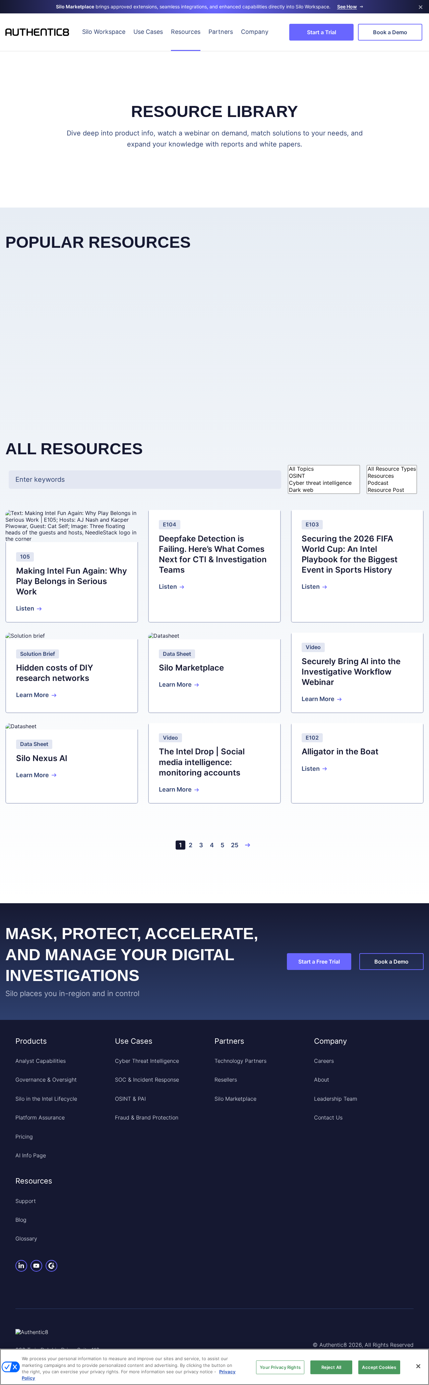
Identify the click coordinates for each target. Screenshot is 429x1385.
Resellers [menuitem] (225, 1079)
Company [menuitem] (254, 31)
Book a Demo (390, 32)
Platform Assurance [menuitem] (40, 1117)
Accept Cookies (379, 1367)
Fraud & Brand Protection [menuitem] (146, 1117)
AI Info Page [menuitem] (30, 1155)
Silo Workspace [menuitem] (103, 31)
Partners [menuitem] (220, 31)
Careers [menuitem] (324, 1060)
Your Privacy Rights (280, 1367)
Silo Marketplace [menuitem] (235, 1098)
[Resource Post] (392, 490)
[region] (214, 1367)
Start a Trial (321, 32)
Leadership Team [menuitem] (335, 1098)
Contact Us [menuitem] (328, 1117)
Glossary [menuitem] (26, 1238)
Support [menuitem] (25, 1201)
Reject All (331, 1367)
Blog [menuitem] (20, 1219)
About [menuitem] (321, 1079)
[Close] (418, 1366)
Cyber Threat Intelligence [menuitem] (147, 1060)
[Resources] (392, 475)
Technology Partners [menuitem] (240, 1060)
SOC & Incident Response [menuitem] (147, 1079)
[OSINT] (324, 475)
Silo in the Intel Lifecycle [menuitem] (46, 1098)
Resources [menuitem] (185, 31)
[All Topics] (324, 468)
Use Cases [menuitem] (148, 31)
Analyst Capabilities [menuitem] (40, 1060)
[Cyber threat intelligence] (324, 482)
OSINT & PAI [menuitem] (130, 1098)
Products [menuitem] (31, 1041)
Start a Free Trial (319, 961)
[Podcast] (392, 482)
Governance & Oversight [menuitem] (46, 1079)
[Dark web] (324, 490)
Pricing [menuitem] (24, 1136)
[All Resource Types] (392, 468)
